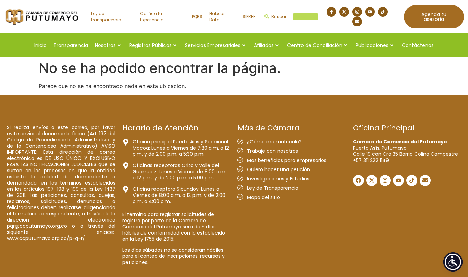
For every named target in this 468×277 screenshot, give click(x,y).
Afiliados (264, 45)
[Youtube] (370, 12)
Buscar (293, 17)
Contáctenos (418, 45)
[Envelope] (357, 22)
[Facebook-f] (331, 12)
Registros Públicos (150, 45)
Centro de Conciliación (314, 45)
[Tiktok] (383, 12)
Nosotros (105, 45)
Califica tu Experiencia (152, 17)
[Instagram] (357, 12)
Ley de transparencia (106, 17)
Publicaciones (372, 45)
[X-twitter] (344, 12)
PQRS (197, 17)
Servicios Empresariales (213, 45)
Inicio (40, 45)
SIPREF (249, 17)
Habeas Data (217, 17)
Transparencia (70, 45)
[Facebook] (358, 180)
